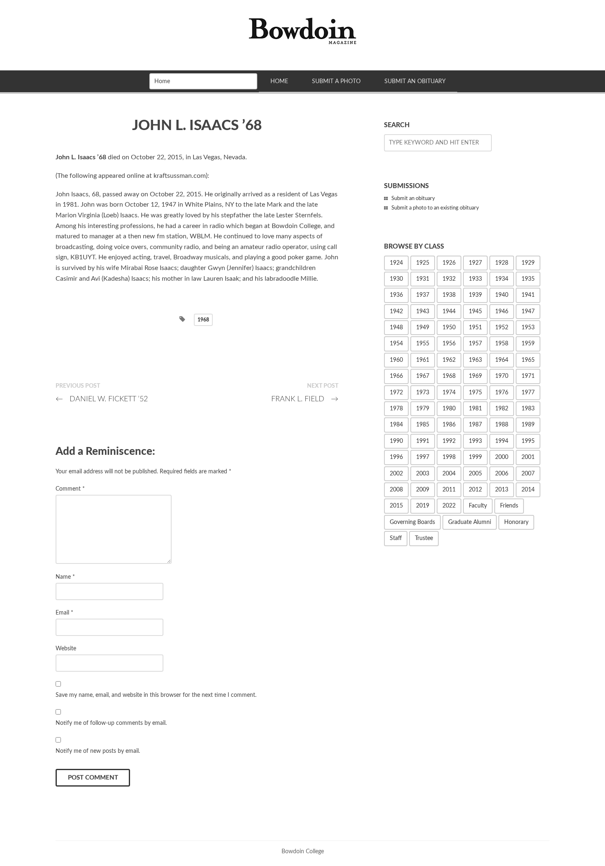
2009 (422, 490)
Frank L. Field (304, 399)
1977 (528, 393)
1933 (475, 279)
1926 (449, 263)
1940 (501, 295)
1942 (396, 311)
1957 (475, 344)
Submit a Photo (336, 81)
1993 (475, 441)
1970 (501, 376)
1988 (501, 425)
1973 (422, 393)
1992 (449, 441)
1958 (501, 344)
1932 (449, 279)
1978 (396, 409)
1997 (422, 457)
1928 (501, 263)
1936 (396, 295)
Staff (396, 538)
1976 (501, 393)
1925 (422, 263)
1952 (501, 328)
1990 (396, 441)
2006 (501, 474)
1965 (528, 360)
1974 (449, 393)
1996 (396, 457)
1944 (449, 311)
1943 (422, 311)
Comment (70, 489)
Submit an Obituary (415, 81)
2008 (396, 490)
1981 (475, 409)
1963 (475, 360)
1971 (528, 376)
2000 (501, 457)
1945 (475, 311)
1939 (475, 295)
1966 (396, 376)
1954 (396, 344)
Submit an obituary (413, 198)
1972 (396, 393)
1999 (475, 457)
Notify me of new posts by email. (98, 751)
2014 (528, 490)
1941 (528, 295)
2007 (528, 474)
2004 (449, 474)
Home (279, 81)
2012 (475, 490)
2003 (422, 474)
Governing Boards (412, 522)
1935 (528, 279)
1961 (422, 360)
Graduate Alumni (469, 522)
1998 (449, 457)
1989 (528, 425)
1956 (449, 344)
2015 (396, 506)
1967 (422, 376)
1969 (475, 376)
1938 (449, 295)
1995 (528, 441)
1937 (422, 295)
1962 (449, 360)
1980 (449, 409)
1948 (396, 328)
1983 (528, 409)
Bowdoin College (303, 851)
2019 (422, 506)
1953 (528, 328)
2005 (475, 474)
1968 (203, 319)
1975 (475, 393)
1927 (475, 263)
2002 (396, 474)
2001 (528, 457)
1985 (422, 425)
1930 (396, 279)
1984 (396, 425)
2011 (449, 490)
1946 (501, 311)
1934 (501, 279)
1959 (528, 344)
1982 (501, 409)
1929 (528, 263)
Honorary (516, 522)
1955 (422, 344)
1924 (396, 263)
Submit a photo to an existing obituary (435, 208)
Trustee (424, 538)
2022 (449, 506)
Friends (509, 506)
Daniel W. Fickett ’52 (102, 399)
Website (66, 648)
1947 (528, 311)
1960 (396, 360)
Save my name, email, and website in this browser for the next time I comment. (156, 695)
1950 (449, 328)
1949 (422, 328)
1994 (501, 441)
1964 (501, 360)
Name (65, 577)
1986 (449, 425)
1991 (422, 441)
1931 (422, 279)
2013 (501, 490)
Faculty (478, 506)
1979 (422, 409)
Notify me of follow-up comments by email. (111, 723)
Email (64, 613)
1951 (475, 328)
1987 (475, 425)
